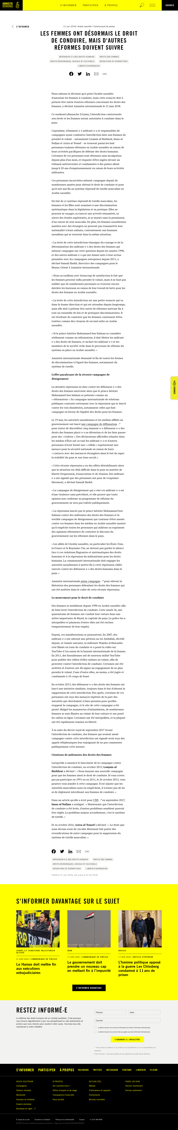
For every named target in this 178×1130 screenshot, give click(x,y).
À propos (111, 5)
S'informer (68, 5)
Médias (92, 1085)
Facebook (83, 1069)
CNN (96, 800)
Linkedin (141, 1069)
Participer (90, 5)
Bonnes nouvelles (97, 1099)
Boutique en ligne (24, 1108)
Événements (94, 1095)
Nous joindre (58, 1099)
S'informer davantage (89, 987)
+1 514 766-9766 (96, 1119)
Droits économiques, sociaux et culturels (72, 61)
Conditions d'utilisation (42, 1119)
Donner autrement (133, 1090)
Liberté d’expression (89, 66)
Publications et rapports (99, 1090)
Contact (81, 1119)
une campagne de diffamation (99, 424)
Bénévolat (20, 1095)
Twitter (97, 1069)
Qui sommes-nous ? (61, 1085)
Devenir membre (23, 1090)
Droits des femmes (109, 57)
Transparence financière (63, 1095)
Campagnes (21, 1085)
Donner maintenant (134, 1085)
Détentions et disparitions (113, 61)
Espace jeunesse (23, 1104)
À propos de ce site (22, 1119)
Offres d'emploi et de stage (65, 1090)
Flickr (154, 1069)
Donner (170, 5)
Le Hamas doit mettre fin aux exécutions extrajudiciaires (36, 968)
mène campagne (90, 581)
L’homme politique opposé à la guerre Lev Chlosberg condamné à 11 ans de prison (139, 968)
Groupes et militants (25, 1099)
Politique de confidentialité (65, 1119)
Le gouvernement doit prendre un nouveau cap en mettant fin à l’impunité (89, 966)
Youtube (127, 1069)
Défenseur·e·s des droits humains (76, 57)
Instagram (112, 1069)
